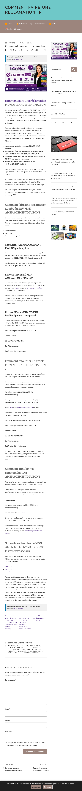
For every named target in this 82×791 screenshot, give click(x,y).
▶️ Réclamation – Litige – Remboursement (31, 24)
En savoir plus (18, 59)
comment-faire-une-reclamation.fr (29, 10)
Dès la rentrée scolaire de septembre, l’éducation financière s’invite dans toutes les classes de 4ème (64, 200)
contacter (26, 648)
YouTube (8, 572)
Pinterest (8, 569)
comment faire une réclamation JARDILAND (38, 618)
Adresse (20, 646)
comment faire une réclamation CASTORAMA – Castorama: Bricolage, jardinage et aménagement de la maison (25, 623)
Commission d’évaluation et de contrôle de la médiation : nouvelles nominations (63, 162)
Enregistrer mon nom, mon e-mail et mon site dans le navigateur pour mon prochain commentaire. (25, 743)
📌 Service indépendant (13, 29)
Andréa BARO (29, 43)
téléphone (36, 653)
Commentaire (10, 680)
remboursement (37, 651)
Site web (8, 731)
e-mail (17, 288)
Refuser (47, 787)
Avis (31, 646)
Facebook (8, 567)
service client (14, 653)
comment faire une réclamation (25, 100)
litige (23, 649)
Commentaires (14, 648)
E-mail (8, 720)
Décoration (13, 643)
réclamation (23, 651)
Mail (29, 649)
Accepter (36, 787)
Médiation (12, 651)
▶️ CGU (52, 24)
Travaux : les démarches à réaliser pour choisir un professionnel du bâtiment (62, 80)
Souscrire (26, 653)
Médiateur (36, 649)
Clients (37, 646)
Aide (26, 646)
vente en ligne (25, 643)
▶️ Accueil (8, 24)
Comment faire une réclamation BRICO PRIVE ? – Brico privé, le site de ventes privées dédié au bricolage (11, 622)
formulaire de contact (34, 288)
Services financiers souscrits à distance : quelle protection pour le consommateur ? (63, 175)
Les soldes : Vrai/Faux (58, 114)
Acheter (11, 646)
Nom (7, 709)
